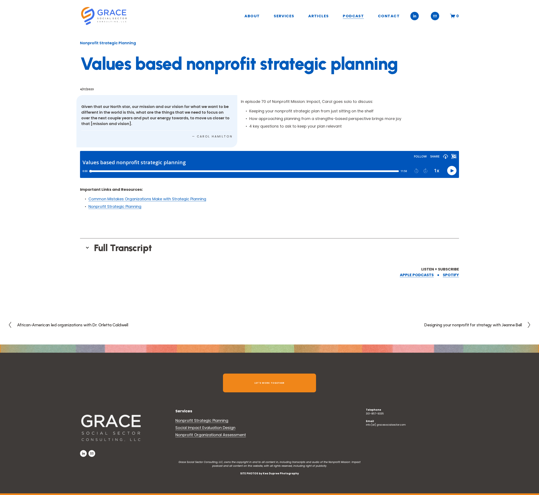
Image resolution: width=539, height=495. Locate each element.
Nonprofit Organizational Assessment (210, 434)
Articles (318, 16)
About (252, 16)
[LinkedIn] (414, 16)
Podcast (353, 16)
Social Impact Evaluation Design (205, 427)
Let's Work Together (269, 383)
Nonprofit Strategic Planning (108, 43)
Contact (389, 16)
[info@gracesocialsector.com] (435, 16)
